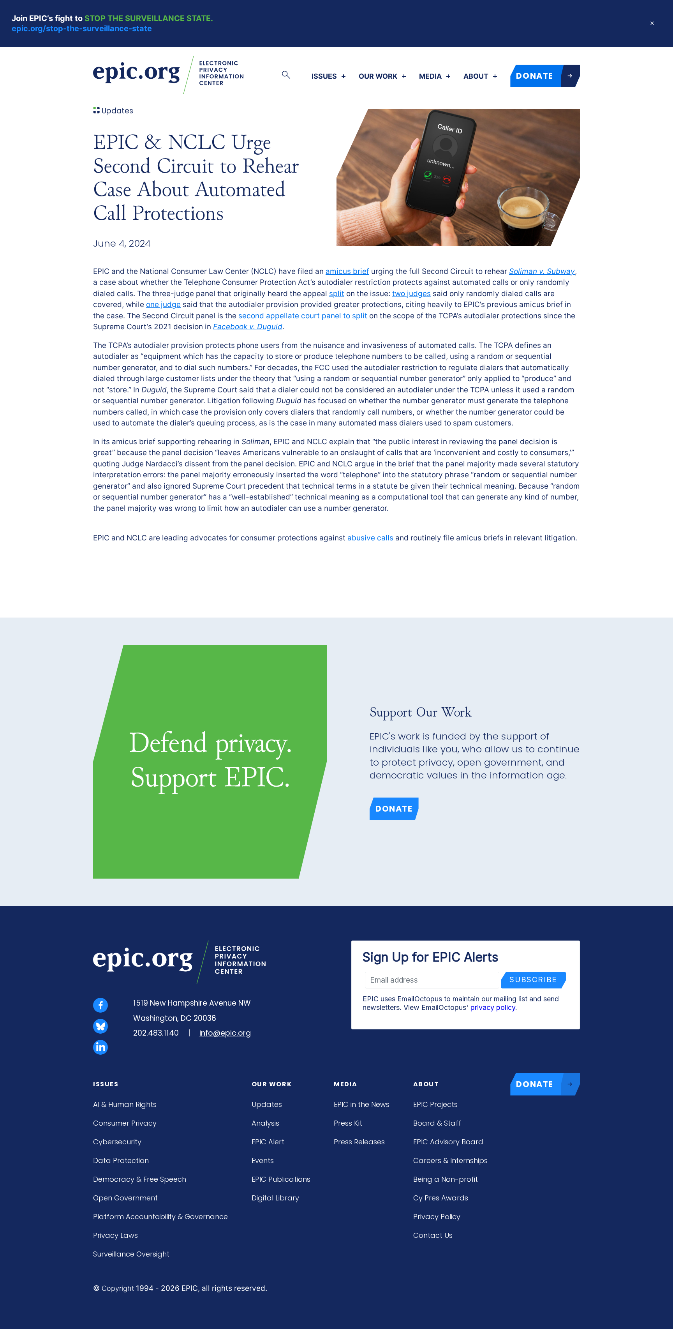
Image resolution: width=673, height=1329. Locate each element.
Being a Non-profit (445, 1179)
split (336, 293)
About (475, 76)
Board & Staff (437, 1123)
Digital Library (275, 1198)
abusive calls (370, 537)
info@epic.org (225, 1033)
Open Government (125, 1198)
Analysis (265, 1123)
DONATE (534, 75)
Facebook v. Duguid (247, 326)
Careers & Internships (450, 1160)
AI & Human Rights (125, 1104)
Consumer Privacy (125, 1123)
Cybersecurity (117, 1142)
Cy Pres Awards (440, 1198)
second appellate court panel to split (302, 315)
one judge (163, 304)
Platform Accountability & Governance (160, 1216)
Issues (324, 76)
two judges (411, 293)
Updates (267, 1104)
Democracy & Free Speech (139, 1179)
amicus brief (347, 271)
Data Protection (121, 1160)
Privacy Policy (436, 1216)
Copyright (118, 1288)
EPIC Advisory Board (448, 1142)
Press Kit (348, 1123)
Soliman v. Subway (542, 271)
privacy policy (492, 1007)
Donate (394, 808)
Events (263, 1160)
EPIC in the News (361, 1104)
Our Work (378, 76)
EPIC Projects (435, 1104)
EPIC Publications (281, 1179)
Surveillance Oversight (131, 1254)
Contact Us (433, 1235)
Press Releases (359, 1142)
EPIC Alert (268, 1142)
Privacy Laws (115, 1235)
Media (430, 76)
